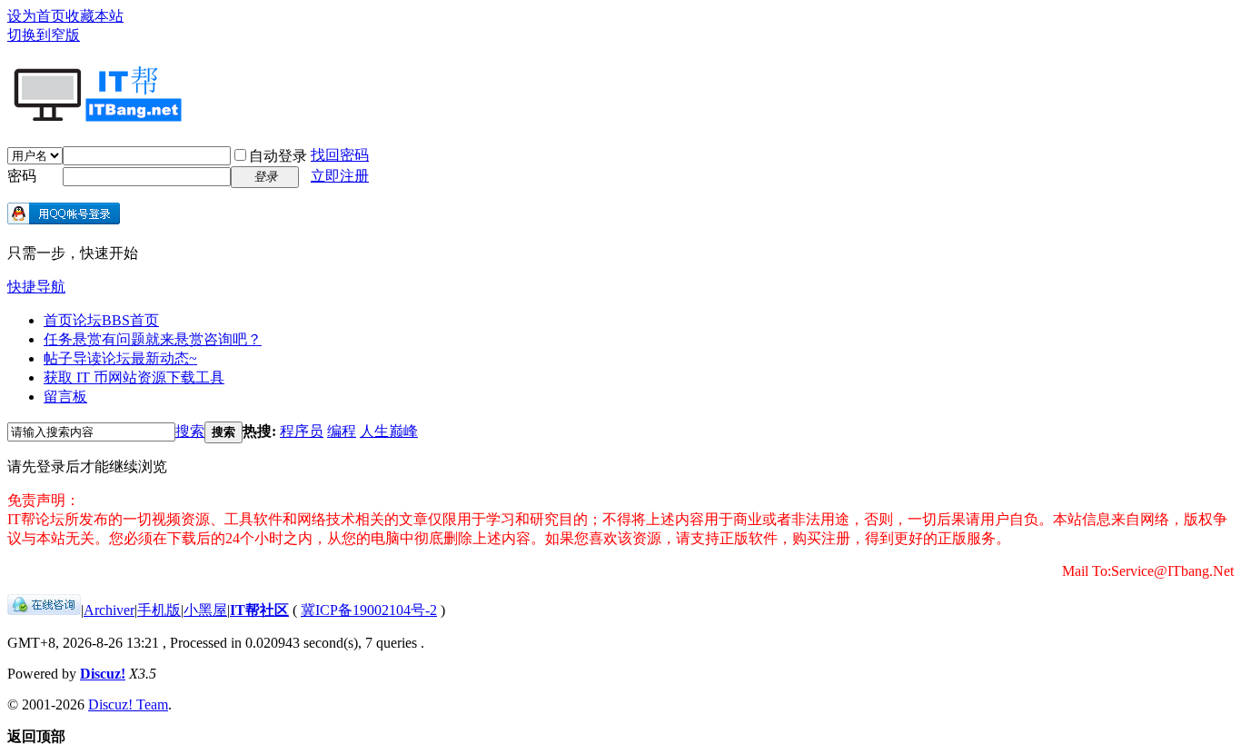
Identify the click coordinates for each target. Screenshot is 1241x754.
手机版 (159, 610)
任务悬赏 (153, 339)
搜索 (189, 431)
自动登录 (278, 156)
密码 (21, 176)
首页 (101, 320)
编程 (341, 431)
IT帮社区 (259, 610)
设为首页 (36, 16)
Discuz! (102, 673)
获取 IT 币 (134, 377)
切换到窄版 (43, 35)
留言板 (65, 396)
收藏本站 (94, 16)
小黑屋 (205, 610)
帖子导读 (120, 358)
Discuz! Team (128, 704)
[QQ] (44, 610)
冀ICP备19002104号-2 (369, 610)
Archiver (109, 610)
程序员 (301, 431)
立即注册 (340, 176)
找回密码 (340, 155)
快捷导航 (36, 286)
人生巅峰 (389, 431)
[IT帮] (95, 115)
